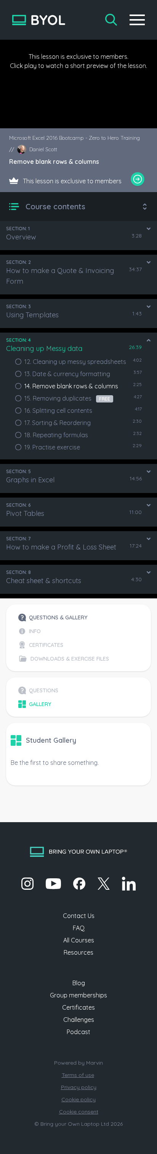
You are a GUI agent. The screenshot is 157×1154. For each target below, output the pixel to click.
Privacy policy (78, 1087)
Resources (78, 952)
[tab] (63, 617)
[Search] (111, 20)
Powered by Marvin (78, 1062)
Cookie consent (78, 1111)
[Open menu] (137, 19)
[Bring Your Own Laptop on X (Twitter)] (104, 884)
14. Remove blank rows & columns (71, 386)
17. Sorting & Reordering (57, 423)
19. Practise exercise (52, 447)
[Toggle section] (148, 229)
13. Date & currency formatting (67, 374)
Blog (78, 983)
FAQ (79, 928)
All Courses (78, 940)
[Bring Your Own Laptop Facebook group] (79, 884)
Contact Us (79, 916)
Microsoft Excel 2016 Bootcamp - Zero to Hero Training (74, 137)
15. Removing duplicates (67, 398)
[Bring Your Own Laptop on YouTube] (53, 883)
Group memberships (78, 995)
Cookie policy (78, 1099)
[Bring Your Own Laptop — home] (38, 20)
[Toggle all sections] (145, 207)
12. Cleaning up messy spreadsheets (75, 361)
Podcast (78, 1032)
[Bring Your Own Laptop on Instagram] (27, 884)
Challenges (78, 1019)
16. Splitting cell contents (58, 410)
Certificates (78, 1007)
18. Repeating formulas (56, 435)
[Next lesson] (137, 179)
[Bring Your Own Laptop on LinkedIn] (129, 884)
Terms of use (78, 1075)
